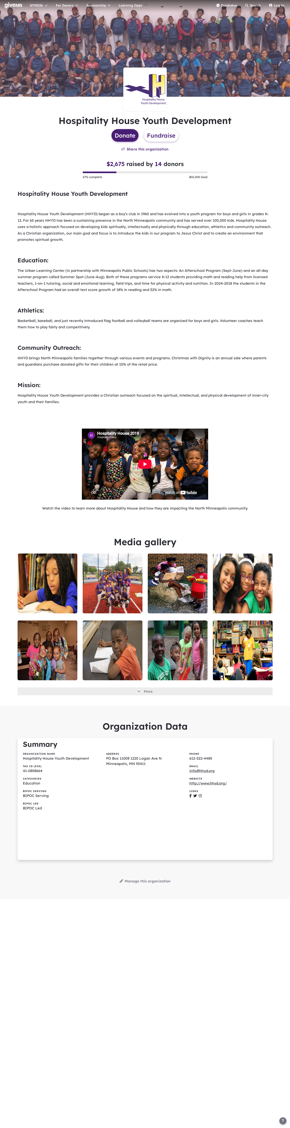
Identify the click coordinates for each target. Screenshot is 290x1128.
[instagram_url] (200, 795)
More (148, 691)
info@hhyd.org (202, 771)
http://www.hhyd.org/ (208, 783)
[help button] (282, 1120)
